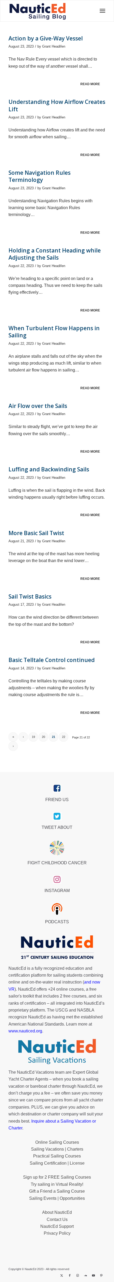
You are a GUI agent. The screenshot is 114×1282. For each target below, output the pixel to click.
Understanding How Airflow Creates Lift (56, 105)
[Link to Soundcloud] (86, 1275)
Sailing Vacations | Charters (57, 1149)
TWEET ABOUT (57, 827)
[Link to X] (62, 1275)
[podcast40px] (57, 909)
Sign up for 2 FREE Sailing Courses (57, 1177)
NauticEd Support (57, 1226)
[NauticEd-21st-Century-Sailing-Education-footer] (57, 947)
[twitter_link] (57, 816)
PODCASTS (57, 922)
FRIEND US (57, 799)
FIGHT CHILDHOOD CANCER (57, 863)
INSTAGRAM (57, 890)
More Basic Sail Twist (36, 533)
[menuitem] (101, 10)
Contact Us (57, 1219)
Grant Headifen (53, 46)
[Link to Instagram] (78, 1275)
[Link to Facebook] (70, 1275)
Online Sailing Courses (57, 1142)
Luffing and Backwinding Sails (48, 469)
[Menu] (101, 10)
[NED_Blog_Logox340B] (38, 10)
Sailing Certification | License (57, 1163)
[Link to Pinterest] (102, 1275)
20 (43, 736)
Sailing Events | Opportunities (57, 1198)
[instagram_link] (57, 879)
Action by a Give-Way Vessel (45, 38)
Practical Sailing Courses (57, 1156)
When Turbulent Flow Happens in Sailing (54, 331)
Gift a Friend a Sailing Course (57, 1191)
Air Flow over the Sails (37, 406)
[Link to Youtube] (94, 1275)
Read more (90, 84)
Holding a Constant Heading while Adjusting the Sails (54, 254)
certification (35, 1003)
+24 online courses (66, 989)
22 (63, 736)
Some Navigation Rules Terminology (39, 176)
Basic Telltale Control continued (51, 660)
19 (33, 736)
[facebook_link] (57, 788)
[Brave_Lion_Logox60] (57, 848)
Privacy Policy (57, 1233)
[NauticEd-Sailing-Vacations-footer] (57, 1051)
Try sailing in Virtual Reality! (57, 1184)
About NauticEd (57, 1212)
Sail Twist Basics (29, 596)
